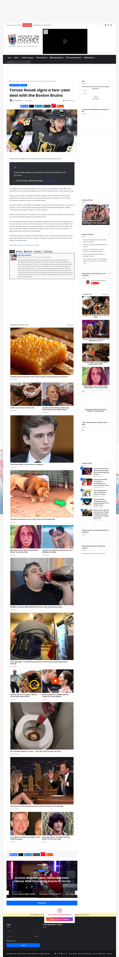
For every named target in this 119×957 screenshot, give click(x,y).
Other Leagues (28, 57)
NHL (16, 57)
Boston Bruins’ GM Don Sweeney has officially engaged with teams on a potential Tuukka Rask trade (101, 514)
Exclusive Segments (74, 57)
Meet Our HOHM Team (84, 953)
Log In (23, 945)
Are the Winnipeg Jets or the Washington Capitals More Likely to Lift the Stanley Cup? (95, 261)
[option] (42, 879)
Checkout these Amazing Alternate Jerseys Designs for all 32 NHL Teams (42, 879)
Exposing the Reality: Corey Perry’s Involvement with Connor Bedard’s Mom (101, 482)
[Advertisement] (59, 70)
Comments (42, 903)
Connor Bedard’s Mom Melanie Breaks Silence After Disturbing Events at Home (101, 471)
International (42, 57)
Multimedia (90, 57)
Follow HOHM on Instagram (59, 919)
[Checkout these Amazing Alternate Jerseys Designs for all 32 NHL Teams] (87, 501)
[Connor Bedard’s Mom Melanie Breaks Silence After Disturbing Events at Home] (87, 471)
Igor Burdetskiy (17, 100)
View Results (96, 99)
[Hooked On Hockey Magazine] (23, 40)
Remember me (12, 941)
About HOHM (73, 953)
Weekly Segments (57, 57)
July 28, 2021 (49, 181)
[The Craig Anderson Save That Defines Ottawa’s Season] (87, 493)
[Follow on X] (21, 100)
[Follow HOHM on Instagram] (59, 912)
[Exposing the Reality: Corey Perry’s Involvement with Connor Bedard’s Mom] (87, 482)
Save (54, 104)
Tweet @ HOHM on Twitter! (53, 925)
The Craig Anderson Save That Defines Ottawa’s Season (100, 492)
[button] (65, 41)
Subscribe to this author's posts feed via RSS (24, 245)
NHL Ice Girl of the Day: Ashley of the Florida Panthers (95, 221)
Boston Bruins (14, 85)
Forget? (37, 936)
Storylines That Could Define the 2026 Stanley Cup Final (49, 25)
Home (10, 57)
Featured (18, 81)
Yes (85, 90)
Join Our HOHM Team (99, 953)
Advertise (109, 953)
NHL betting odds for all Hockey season (93, 553)
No (85, 93)
